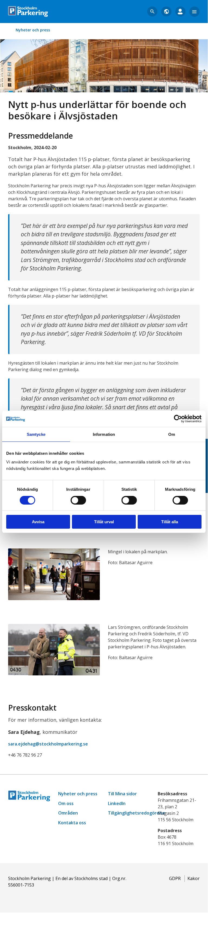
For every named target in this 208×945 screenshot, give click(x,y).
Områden (68, 813)
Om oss (66, 803)
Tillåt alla (169, 521)
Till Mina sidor (122, 794)
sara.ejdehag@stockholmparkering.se (48, 744)
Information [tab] (104, 434)
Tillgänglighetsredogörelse (136, 813)
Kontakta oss (72, 823)
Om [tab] (171, 434)
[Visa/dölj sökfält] (152, 11)
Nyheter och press (33, 29)
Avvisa (38, 521)
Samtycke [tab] (36, 434)
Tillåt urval (104, 521)
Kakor (193, 878)
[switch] (78, 500)
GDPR (175, 878)
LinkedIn (117, 803)
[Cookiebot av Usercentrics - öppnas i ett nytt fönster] (178, 419)
